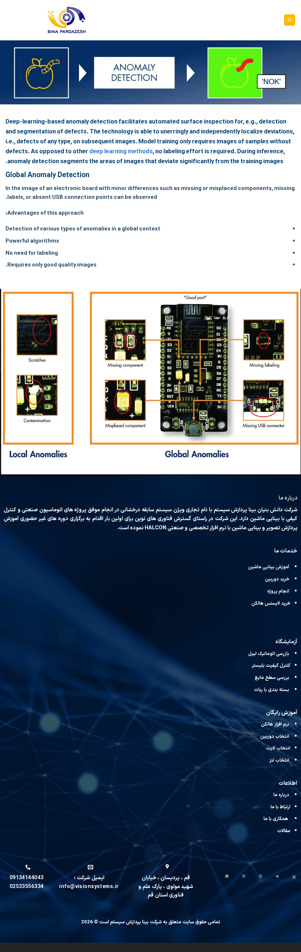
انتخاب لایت (278, 748)
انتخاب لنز (279, 760)
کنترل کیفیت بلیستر (271, 665)
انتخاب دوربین (274, 736)
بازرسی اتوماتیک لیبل (269, 653)
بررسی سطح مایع (272, 677)
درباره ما (281, 794)
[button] (289, 20)
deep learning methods (121, 151)
